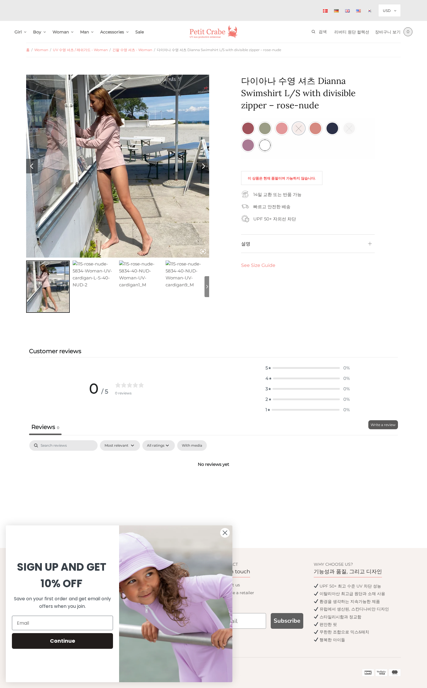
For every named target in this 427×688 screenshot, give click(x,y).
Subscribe (287, 621)
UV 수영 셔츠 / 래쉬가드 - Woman (80, 50)
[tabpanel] (213, 484)
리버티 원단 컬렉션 (351, 32)
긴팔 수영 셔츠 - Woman (132, 50)
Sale (139, 32)
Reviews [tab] (45, 426)
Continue (62, 640)
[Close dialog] (225, 533)
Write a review (383, 425)
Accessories (112, 32)
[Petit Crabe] (214, 31)
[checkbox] (192, 445)
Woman (61, 32)
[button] (307, 367)
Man (84, 32)
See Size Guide (258, 265)
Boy (37, 32)
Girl (18, 32)
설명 (245, 244)
